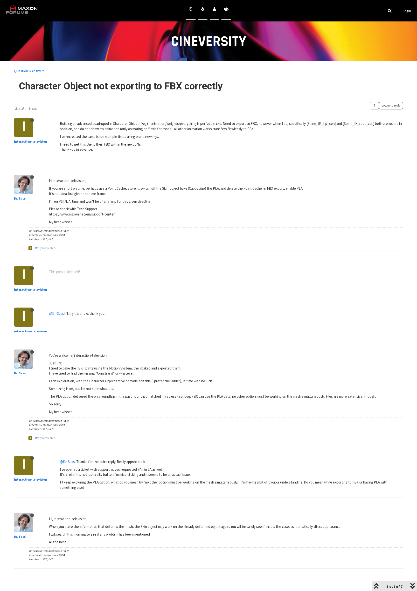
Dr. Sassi (20, 198)
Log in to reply (391, 105)
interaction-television (30, 142)
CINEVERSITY (208, 41)
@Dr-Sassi (57, 313)
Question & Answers (29, 71)
